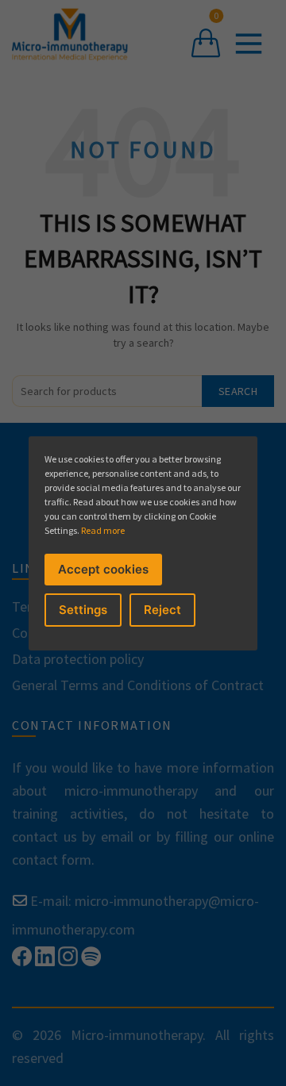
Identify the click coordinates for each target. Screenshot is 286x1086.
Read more (103, 530)
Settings (83, 609)
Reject (162, 609)
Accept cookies (103, 569)
